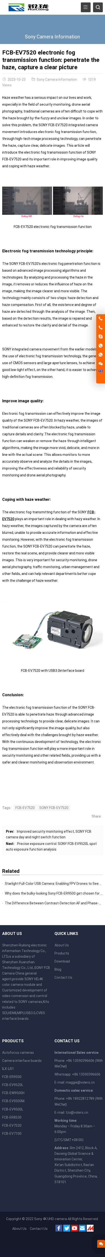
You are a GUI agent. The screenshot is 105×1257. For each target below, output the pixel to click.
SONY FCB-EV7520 (53, 808)
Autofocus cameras (18, 1053)
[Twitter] (67, 1229)
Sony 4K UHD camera (50, 1219)
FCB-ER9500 (11, 1077)
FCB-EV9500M (13, 1101)
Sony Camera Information (52, 37)
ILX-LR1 (8, 1069)
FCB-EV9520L (12, 1085)
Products (61, 953)
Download (62, 961)
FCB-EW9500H (13, 1093)
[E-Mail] (82, 1229)
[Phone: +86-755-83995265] (100, 318)
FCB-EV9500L (12, 1109)
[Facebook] (59, 1229)
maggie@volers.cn (80, 1082)
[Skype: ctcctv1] (100, 336)
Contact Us (63, 977)
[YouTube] (74, 1229)
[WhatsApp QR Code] (100, 354)
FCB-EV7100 (11, 1133)
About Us (61, 945)
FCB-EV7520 (25, 808)
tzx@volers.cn (77, 1112)
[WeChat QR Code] (100, 363)
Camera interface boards (22, 1061)
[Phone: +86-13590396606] (100, 327)
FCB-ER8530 (11, 1117)
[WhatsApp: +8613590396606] (100, 345)
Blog (57, 969)
